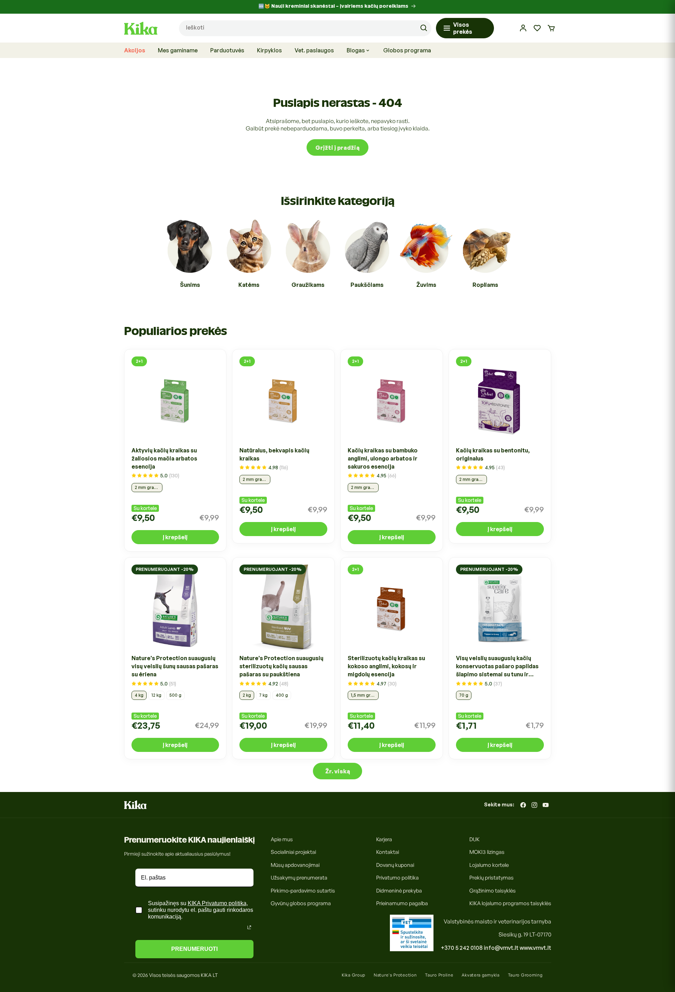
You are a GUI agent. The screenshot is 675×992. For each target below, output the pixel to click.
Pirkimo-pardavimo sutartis (303, 890)
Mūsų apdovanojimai (295, 865)
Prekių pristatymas (491, 878)
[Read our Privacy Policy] (249, 927)
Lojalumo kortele (489, 865)
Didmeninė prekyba (399, 890)
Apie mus (282, 839)
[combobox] (305, 28)
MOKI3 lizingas (486, 852)
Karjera (384, 839)
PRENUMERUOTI (194, 949)
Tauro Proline (439, 975)
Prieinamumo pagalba (402, 903)
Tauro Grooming (525, 975)
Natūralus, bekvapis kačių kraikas (274, 454)
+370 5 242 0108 (462, 947)
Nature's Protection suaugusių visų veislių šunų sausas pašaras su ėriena (174, 666)
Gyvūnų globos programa (301, 903)
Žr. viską (337, 771)
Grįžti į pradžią (337, 147)
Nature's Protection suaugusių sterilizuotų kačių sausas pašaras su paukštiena (281, 666)
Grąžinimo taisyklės (492, 890)
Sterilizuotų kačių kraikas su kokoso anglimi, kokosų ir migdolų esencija (386, 666)
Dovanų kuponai (395, 865)
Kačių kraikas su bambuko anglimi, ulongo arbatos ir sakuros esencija (383, 458)
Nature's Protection (395, 975)
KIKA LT (209, 975)
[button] (551, 28)
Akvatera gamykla (480, 975)
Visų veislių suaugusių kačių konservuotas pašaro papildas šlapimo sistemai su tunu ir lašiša (497, 667)
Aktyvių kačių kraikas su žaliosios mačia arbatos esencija (164, 458)
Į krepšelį (175, 537)
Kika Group (353, 975)
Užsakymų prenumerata (299, 878)
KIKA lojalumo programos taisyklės (510, 903)
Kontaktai (387, 852)
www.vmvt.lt (535, 947)
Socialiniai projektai (293, 852)
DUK (474, 839)
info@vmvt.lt (501, 947)
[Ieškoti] (423, 28)
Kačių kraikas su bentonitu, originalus (493, 454)
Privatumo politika (397, 878)
